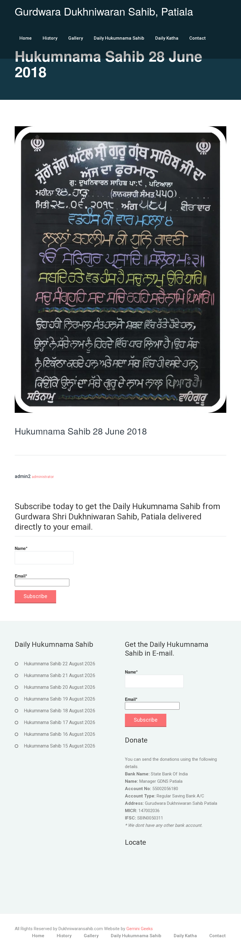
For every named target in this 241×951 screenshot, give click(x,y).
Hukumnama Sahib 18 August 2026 (59, 710)
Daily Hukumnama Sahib (119, 38)
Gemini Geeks (139, 928)
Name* (21, 548)
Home (25, 38)
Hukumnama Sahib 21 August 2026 (59, 675)
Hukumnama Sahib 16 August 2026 (59, 734)
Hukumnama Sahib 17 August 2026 (59, 722)
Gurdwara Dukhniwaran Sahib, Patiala (104, 11)
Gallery (75, 38)
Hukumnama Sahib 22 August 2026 (59, 663)
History (50, 38)
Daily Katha (166, 38)
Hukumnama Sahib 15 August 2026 (59, 746)
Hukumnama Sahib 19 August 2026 (59, 699)
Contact (197, 38)
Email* (21, 576)
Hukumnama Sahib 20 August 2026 (59, 687)
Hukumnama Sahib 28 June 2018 (81, 431)
